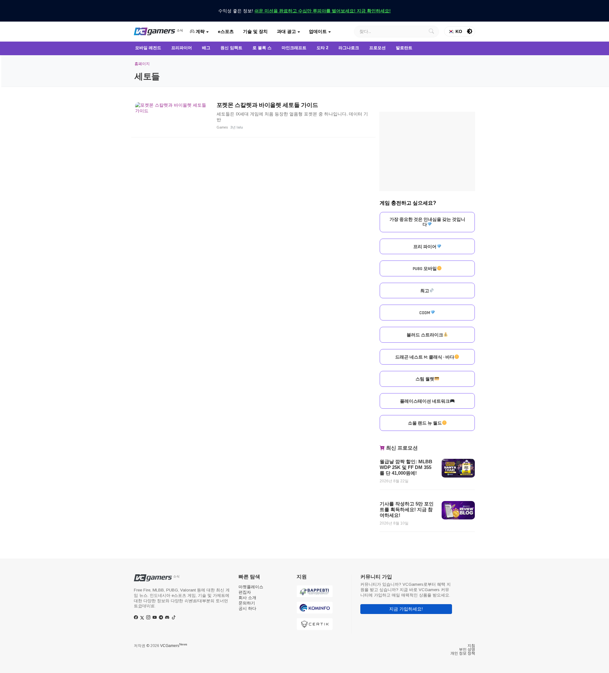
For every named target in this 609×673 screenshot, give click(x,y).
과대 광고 (286, 31)
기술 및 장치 (255, 31)
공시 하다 (247, 608)
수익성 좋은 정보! (304, 10)
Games (222, 127)
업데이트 (318, 31)
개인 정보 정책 (462, 653)
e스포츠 (226, 31)
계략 (199, 31)
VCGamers (173, 645)
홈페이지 (142, 64)
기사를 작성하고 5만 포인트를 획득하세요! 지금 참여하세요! (407, 509)
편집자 (245, 592)
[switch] (470, 31)
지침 (471, 645)
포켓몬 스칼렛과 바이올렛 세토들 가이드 (267, 105)
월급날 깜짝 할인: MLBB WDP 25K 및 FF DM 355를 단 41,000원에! (406, 467)
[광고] (427, 151)
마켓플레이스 (251, 586)
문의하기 (247, 603)
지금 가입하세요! (406, 608)
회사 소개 (247, 597)
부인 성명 (467, 649)
